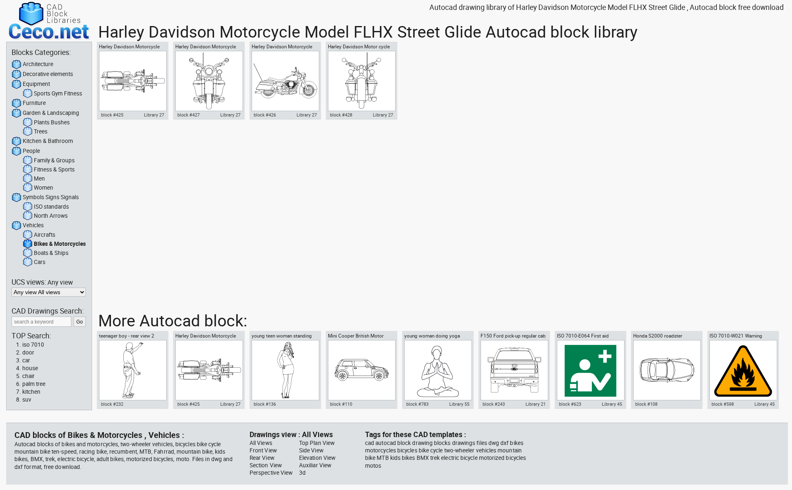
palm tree (33, 384)
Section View (266, 465)
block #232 (112, 404)
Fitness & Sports (54, 169)
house (30, 368)
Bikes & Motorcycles (60, 243)
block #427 (188, 115)
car (26, 360)
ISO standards (51, 206)
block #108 (646, 404)
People (31, 151)
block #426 (265, 115)
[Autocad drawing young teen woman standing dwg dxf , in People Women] (285, 370)
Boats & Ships (51, 253)
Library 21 (536, 404)
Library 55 (459, 404)
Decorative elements (48, 74)
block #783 (417, 404)
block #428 (341, 115)
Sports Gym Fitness (58, 93)
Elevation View (317, 457)
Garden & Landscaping (51, 113)
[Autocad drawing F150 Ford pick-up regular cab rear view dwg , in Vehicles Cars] (514, 370)
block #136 (265, 404)
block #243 (494, 404)
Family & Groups (54, 160)
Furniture (34, 103)
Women (43, 187)
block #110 (341, 404)
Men (39, 178)
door (28, 352)
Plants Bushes (52, 122)
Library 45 (612, 404)
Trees (40, 131)
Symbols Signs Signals (51, 197)
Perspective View (271, 472)
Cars (39, 262)
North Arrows (51, 215)
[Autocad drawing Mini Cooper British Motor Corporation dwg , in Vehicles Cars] (361, 370)
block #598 (723, 404)
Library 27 (154, 115)
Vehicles (33, 225)
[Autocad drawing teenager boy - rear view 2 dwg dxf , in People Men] (132, 370)
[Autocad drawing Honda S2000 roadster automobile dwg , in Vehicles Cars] (666, 370)
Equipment (36, 84)
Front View (263, 450)
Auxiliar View (315, 465)
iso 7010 (33, 344)
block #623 (570, 404)
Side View (311, 450)
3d (302, 472)
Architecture (38, 64)
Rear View (262, 457)
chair (28, 376)
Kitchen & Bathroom (48, 141)
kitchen (31, 391)
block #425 (112, 115)
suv (26, 399)
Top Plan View (317, 443)
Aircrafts (44, 234)
